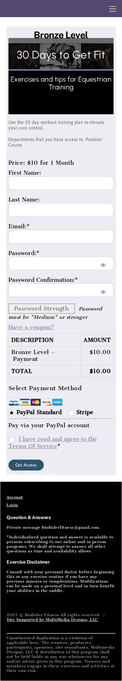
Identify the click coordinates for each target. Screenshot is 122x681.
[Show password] (103, 265)
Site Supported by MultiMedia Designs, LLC (52, 619)
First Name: (24, 172)
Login (12, 505)
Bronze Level (61, 34)
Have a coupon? (31, 327)
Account (15, 497)
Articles (32, 473)
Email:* (19, 226)
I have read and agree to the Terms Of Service (52, 443)
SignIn (51, 473)
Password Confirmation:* (43, 280)
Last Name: (24, 199)
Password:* (23, 253)
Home (12, 473)
